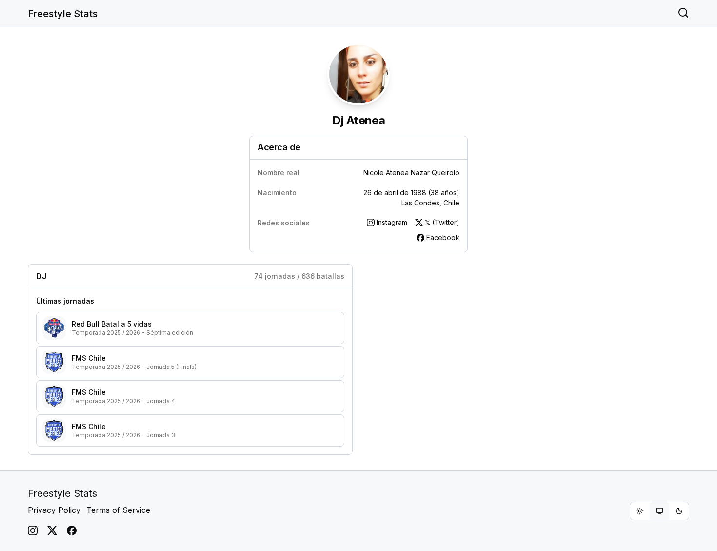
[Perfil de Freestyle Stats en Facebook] (72, 530)
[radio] (640, 511)
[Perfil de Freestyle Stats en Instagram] (33, 530)
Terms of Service (118, 510)
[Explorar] (683, 13)
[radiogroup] (659, 511)
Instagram (392, 222)
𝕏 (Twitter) (442, 222)
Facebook (442, 237)
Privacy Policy (54, 510)
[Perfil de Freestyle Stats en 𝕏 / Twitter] (52, 530)
